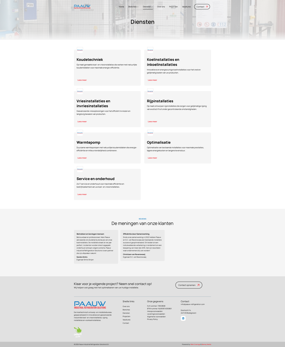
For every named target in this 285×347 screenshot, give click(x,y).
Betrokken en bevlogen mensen (90, 234)
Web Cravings (195, 344)
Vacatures (186, 6)
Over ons (161, 6)
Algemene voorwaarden (156, 316)
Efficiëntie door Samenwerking (136, 234)
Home (121, 6)
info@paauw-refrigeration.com (193, 304)
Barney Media (206, 344)
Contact (126, 323)
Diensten (126, 313)
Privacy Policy (152, 319)
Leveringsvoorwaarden (156, 314)
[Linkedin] (183, 318)
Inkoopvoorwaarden (155, 311)
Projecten (173, 6)
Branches (126, 310)
